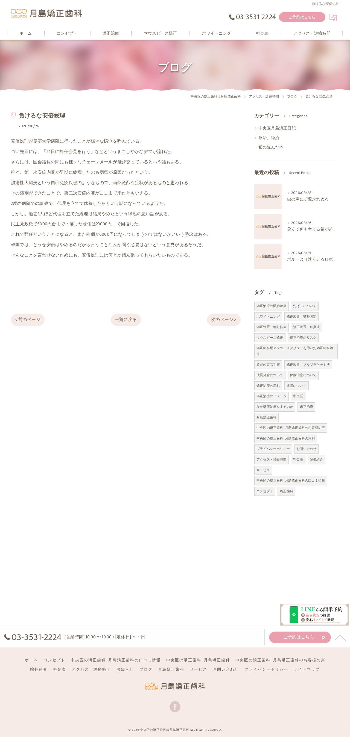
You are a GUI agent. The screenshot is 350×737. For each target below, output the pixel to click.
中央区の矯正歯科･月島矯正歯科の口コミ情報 (290, 480)
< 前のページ (27, 319)
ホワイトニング (268, 316)
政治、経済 (268, 138)
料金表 (298, 459)
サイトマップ (307, 670)
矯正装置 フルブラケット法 (308, 364)
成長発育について (269, 375)
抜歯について (297, 385)
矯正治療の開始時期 (271, 306)
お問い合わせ (306, 449)
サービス (263, 470)
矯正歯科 (286, 491)
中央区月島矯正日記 (277, 128)
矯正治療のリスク (303, 337)
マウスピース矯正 (269, 337)
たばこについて (304, 306)
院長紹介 (316, 459)
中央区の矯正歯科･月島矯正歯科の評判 (285, 438)
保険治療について (303, 375)
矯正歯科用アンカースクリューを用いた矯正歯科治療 (294, 351)
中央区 (298, 396)
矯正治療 (306, 406)
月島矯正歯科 (266, 417)
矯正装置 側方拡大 (271, 327)
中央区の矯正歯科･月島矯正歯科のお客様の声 (290, 428)
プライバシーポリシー (273, 449)
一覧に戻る (126, 319)
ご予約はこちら (302, 17)
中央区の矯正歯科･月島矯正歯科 (198, 660)
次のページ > (223, 319)
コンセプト (264, 491)
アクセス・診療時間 (271, 459)
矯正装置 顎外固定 (302, 316)
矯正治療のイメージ (271, 396)
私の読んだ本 (270, 147)
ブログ (146, 670)
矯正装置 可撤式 (306, 327)
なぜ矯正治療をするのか (274, 406)
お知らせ (125, 670)
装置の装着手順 (268, 364)
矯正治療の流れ (268, 385)
